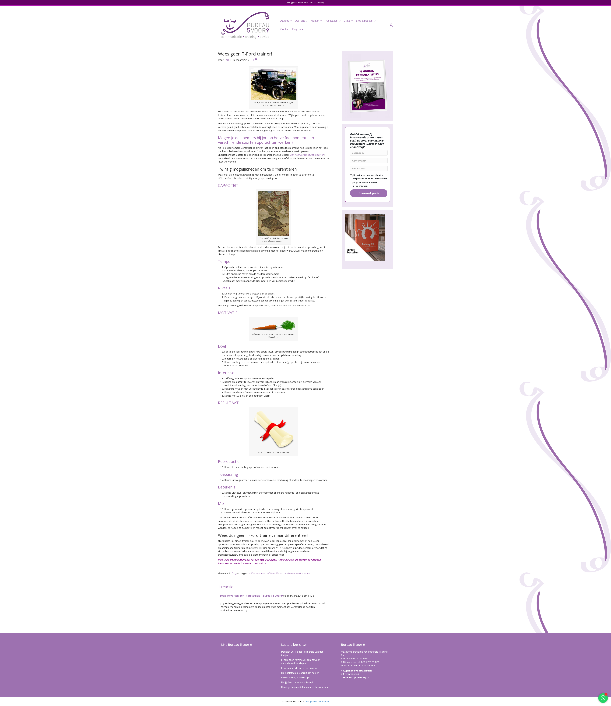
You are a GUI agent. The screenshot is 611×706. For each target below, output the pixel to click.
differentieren (274, 573)
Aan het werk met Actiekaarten (307, 154)
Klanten (315, 20)
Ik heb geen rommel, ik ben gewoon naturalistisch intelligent (300, 661)
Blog (234, 573)
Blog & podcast (364, 20)
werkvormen (303, 573)
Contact (284, 29)
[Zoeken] (390, 25)
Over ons (300, 20)
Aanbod (284, 20)
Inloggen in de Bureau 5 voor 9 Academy (305, 2)
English (296, 29)
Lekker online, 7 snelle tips (295, 677)
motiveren (289, 573)
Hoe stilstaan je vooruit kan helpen (300, 672)
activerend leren (257, 573)
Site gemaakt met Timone (317, 701)
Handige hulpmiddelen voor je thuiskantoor (304, 687)
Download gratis (369, 193)
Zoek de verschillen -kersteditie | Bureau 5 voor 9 (251, 595)
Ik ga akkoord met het (364, 184)
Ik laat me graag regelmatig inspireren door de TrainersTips (369, 177)
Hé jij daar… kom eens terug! (297, 682)
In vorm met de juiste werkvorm (299, 668)
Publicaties (331, 20)
